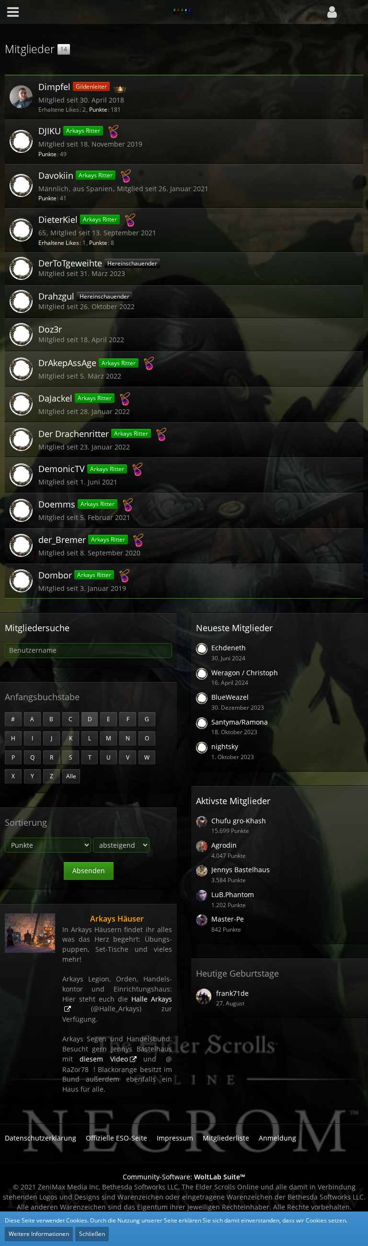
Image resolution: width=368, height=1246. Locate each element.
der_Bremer (62, 539)
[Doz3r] (21, 334)
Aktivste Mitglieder (233, 801)
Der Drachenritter (73, 433)
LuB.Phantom (232, 894)
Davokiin (55, 175)
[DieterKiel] (21, 230)
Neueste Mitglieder (234, 628)
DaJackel (55, 398)
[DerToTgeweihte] (21, 268)
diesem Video (104, 1058)
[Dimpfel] (21, 96)
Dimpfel (54, 86)
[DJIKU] (21, 141)
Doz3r (50, 329)
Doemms (56, 504)
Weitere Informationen (39, 1234)
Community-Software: (184, 1176)
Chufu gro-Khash (238, 820)
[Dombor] (21, 580)
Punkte (98, 109)
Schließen (92, 1234)
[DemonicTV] (21, 474)
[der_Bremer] (21, 545)
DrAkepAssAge (67, 363)
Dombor (55, 574)
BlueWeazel (230, 697)
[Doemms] (21, 510)
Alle (71, 776)
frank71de (232, 993)
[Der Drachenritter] (21, 439)
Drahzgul (56, 296)
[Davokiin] (21, 185)
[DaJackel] (21, 403)
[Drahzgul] (21, 301)
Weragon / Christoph (244, 672)
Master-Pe (227, 918)
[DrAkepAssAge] (21, 369)
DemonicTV (61, 468)
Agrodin (224, 845)
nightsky (224, 746)
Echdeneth (228, 647)
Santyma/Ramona (239, 722)
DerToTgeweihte (70, 263)
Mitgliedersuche (37, 628)
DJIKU (49, 131)
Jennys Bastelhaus (240, 869)
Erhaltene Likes (58, 243)
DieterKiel (58, 219)
